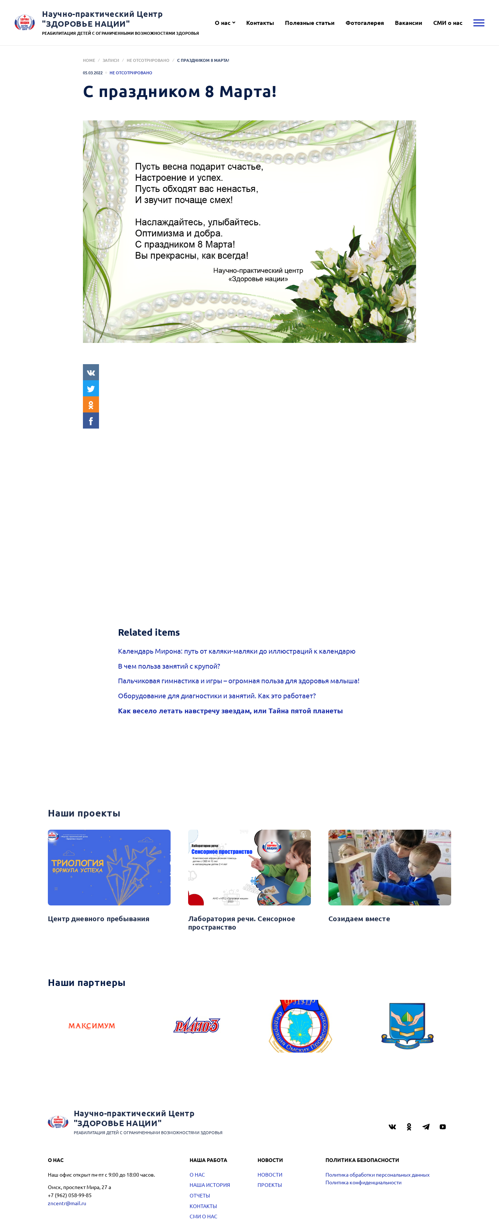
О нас (223, 22)
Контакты (260, 22)
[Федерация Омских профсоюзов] (302, 1026)
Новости (270, 1174)
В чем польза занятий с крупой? (169, 665)
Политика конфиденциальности (363, 1182)
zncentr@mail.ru (67, 1203)
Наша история (210, 1184)
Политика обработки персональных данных (377, 1174)
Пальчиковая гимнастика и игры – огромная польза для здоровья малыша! (238, 680)
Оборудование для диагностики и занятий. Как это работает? (217, 695)
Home (89, 60)
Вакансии (408, 22)
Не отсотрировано (148, 60)
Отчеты (200, 1195)
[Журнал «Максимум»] (92, 1026)
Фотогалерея (365, 22)
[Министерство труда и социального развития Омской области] (407, 1026)
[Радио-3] (197, 1026)
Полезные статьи (310, 22)
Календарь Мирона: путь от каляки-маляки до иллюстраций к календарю (236, 650)
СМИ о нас (447, 22)
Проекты (270, 1184)
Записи (111, 60)
